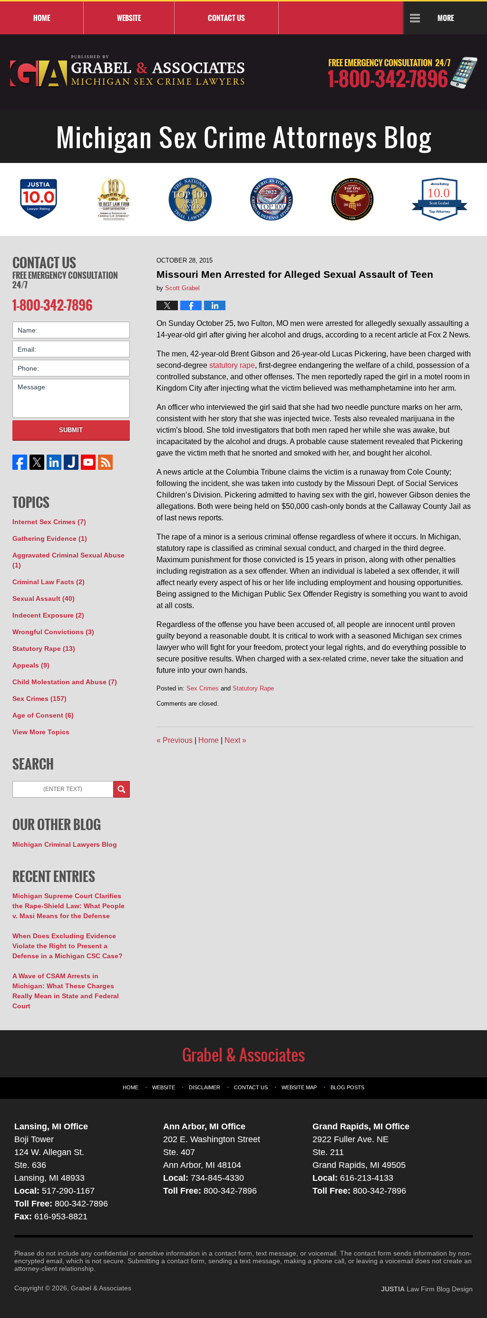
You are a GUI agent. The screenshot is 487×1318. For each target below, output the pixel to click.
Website (129, 17)
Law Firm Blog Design (427, 1289)
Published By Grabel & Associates (402, 73)
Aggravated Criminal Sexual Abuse (68, 560)
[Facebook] (19, 462)
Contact (226, 17)
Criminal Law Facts (48, 582)
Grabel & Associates (101, 1288)
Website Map (299, 1087)
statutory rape (232, 365)
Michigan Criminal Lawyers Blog (64, 844)
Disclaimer (204, 1087)
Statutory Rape (253, 688)
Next (235, 740)
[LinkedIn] (53, 462)
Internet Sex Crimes (49, 522)
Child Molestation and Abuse (64, 682)
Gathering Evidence (49, 538)
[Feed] (105, 462)
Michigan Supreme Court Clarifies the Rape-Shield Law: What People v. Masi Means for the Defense (68, 906)
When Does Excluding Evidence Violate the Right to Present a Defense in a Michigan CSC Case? (67, 946)
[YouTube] (88, 462)
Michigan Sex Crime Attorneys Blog (128, 72)
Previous (174, 740)
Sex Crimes (202, 688)
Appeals (30, 665)
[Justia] (70, 462)
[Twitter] (36, 462)
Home (41, 17)
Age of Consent (43, 715)
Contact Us (44, 262)
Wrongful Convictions (53, 632)
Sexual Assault (43, 598)
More (446, 17)
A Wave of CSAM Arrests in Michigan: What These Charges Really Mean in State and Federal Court (65, 991)
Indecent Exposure (48, 615)
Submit (71, 430)
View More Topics (40, 732)
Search (121, 789)
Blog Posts (347, 1087)
